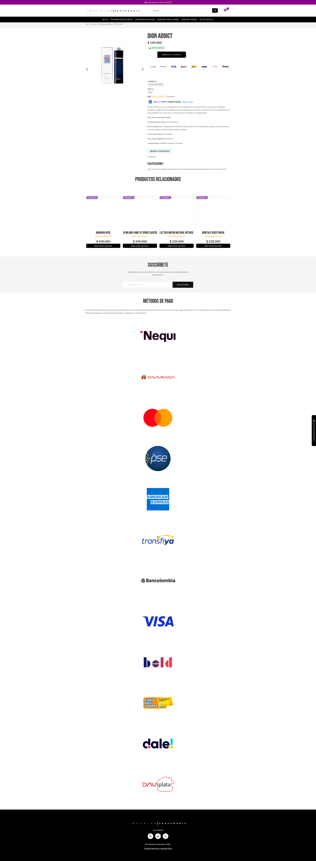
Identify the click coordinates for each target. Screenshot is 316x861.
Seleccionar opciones (103, 246)
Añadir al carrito (171, 55)
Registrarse (183, 285)
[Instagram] (150, 836)
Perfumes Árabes (189, 19)
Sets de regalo (207, 19)
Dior (150, 92)
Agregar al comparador (160, 151)
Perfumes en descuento (122, 19)
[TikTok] (158, 836)
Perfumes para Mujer (145, 19)
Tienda (93, 24)
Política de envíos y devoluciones (158, 848)
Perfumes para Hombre (168, 19)
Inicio (105, 19)
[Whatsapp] (165, 836)
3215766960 (158, 830)
